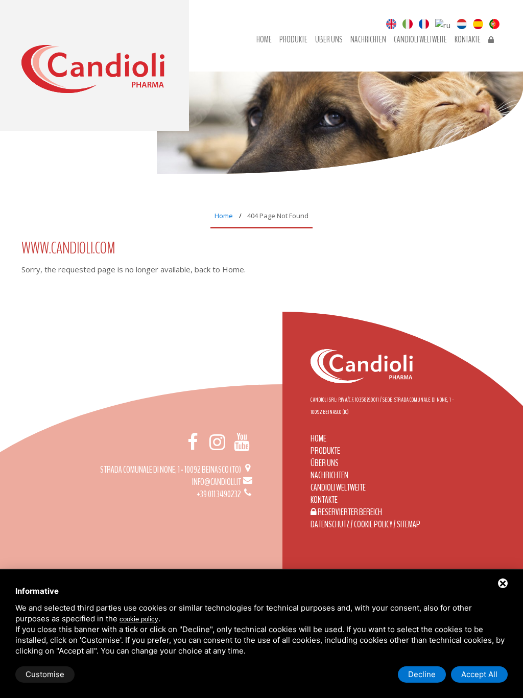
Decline (422, 674)
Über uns (329, 40)
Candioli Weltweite (420, 40)
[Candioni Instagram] (217, 442)
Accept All (479, 674)
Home (264, 40)
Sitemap (408, 524)
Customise (45, 674)
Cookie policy (373, 524)
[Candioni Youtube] (242, 442)
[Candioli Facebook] (192, 442)
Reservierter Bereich (349, 512)
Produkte (293, 40)
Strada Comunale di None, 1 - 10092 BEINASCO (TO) (171, 469)
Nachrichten (368, 40)
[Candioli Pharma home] (92, 79)
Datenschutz (330, 524)
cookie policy (139, 619)
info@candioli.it (217, 482)
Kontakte (468, 40)
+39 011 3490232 (219, 494)
